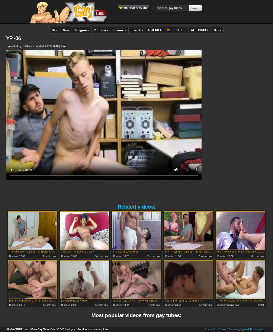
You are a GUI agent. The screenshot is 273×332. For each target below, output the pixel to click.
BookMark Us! (134, 8)
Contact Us (211, 329)
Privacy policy (258, 329)
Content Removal (229, 329)
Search (195, 8)
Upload (244, 329)
